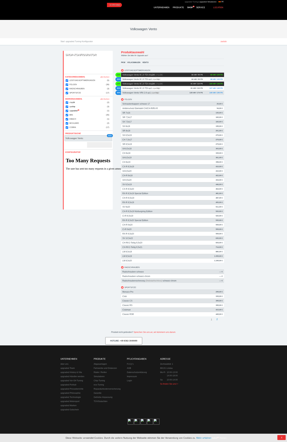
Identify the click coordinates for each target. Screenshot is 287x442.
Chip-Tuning (99, 380)
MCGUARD (89, 123)
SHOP (190, 7)
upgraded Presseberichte (71, 389)
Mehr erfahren (203, 438)
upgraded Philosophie (70, 393)
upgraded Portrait (68, 385)
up (89, 107)
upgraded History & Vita (71, 372)
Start (62, 41)
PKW (123, 62)
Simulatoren (99, 376)
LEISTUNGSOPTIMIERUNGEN (89, 80)
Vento (145, 62)
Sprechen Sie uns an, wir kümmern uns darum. (155, 332)
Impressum (132, 376)
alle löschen (104, 77)
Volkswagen (133, 62)
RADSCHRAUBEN (89, 89)
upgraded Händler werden (72, 376)
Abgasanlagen (100, 364)
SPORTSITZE (89, 93)
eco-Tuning (99, 385)
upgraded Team (67, 368)
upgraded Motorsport (69, 401)
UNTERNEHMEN (161, 7)
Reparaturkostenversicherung (107, 389)
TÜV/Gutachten (100, 401)
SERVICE (200, 7)
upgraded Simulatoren (208, 2)
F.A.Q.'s (130, 364)
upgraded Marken (68, 405)
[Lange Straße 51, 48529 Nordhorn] (208, 374)
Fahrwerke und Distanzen (105, 368)
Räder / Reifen (100, 372)
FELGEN (89, 84)
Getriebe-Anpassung (103, 397)
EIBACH (89, 119)
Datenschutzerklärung (137, 372)
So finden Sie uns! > (169, 384)
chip (89, 102)
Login (129, 380)
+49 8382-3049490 (123, 341)
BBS (89, 115)
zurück (224, 41)
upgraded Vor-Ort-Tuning (71, 380)
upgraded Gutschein (69, 409)
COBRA (89, 127)
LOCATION (218, 7)
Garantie (97, 393)
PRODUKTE (178, 7)
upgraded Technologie (70, 397)
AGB (129, 368)
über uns (64, 364)
